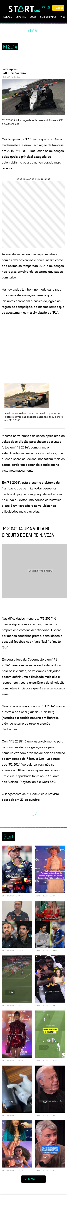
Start (33, 30)
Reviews (7, 16)
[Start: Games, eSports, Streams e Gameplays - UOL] (21, 8)
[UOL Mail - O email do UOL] (43, 8)
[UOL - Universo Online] (37, 10)
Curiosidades (48, 16)
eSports (21, 16)
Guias (33, 16)
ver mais (31, 1178)
